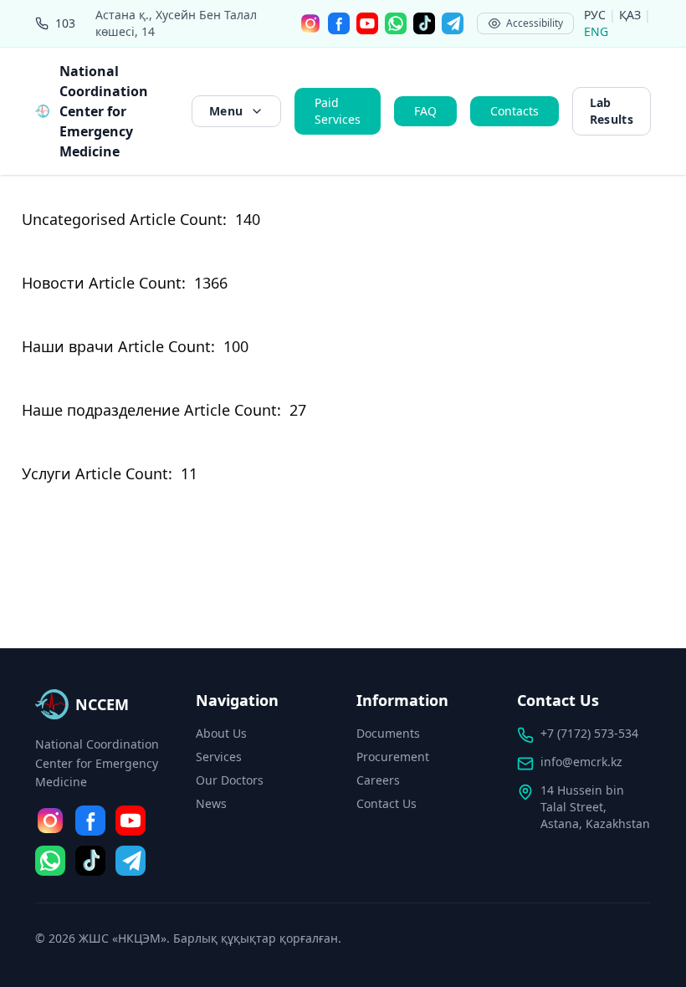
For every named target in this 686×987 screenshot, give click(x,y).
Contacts (514, 111)
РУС (596, 15)
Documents (388, 733)
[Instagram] (310, 23)
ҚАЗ (631, 15)
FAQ (425, 111)
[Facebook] (339, 23)
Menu (226, 111)
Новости (53, 283)
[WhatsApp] (396, 23)
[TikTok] (424, 23)
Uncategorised (73, 219)
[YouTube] (367, 23)
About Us (221, 733)
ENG (596, 31)
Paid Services (338, 111)
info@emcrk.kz (581, 762)
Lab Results (611, 111)
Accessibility (534, 23)
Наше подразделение (101, 410)
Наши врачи (68, 346)
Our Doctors (230, 780)
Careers (378, 780)
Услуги (46, 473)
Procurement (392, 757)
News (211, 803)
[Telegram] (452, 23)
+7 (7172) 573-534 (589, 733)
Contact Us (386, 803)
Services (219, 757)
